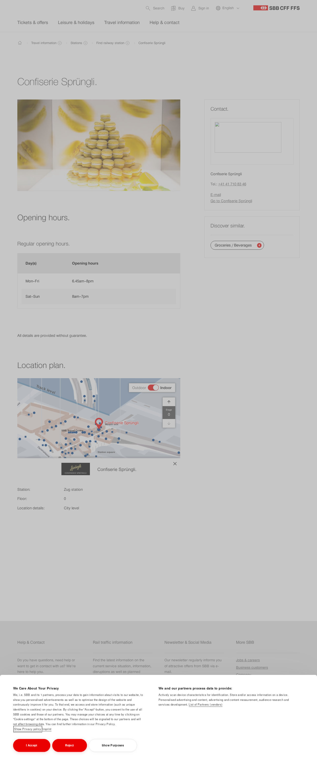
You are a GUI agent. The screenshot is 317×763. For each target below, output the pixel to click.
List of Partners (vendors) (205, 704)
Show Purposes (113, 745)
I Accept (31, 745)
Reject (69, 745)
